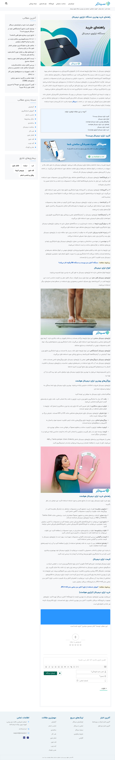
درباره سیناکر (79, 730)
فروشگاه (51, 4)
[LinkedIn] (24, 738)
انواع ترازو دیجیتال (103, 119)
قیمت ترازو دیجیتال (103, 127)
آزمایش (31, 107)
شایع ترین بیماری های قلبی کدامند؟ (22, 35)
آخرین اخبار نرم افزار (104, 726)
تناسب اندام (30, 115)
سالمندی (31, 123)
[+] (77, 667)
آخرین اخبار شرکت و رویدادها (101, 722)
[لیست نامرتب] (61, 667)
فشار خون (30, 135)
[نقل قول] (65, 667)
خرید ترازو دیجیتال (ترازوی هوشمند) (98, 130)
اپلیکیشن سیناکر (78, 722)
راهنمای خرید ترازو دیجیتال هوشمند (98, 124)
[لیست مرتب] (58, 667)
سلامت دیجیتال (28, 127)
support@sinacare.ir (20, 733)
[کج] (49, 667)
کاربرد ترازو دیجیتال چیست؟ (101, 116)
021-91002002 (23, 729)
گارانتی (81, 738)
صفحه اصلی (107, 9)
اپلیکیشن (71, 4)
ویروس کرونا (19, 170)
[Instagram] (28, 738)
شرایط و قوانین (78, 734)
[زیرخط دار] (52, 667)
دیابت (25, 166)
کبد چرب (31, 143)
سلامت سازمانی (61, 4)
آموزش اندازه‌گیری (93, 9)
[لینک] (71, 667)
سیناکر (74, 102)
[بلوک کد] (68, 667)
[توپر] (46, 667)
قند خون (31, 139)
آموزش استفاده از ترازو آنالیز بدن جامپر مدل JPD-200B (79, 587)
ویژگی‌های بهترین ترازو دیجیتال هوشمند (97, 122)
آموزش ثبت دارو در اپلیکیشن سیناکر (21, 25)
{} (74, 667)
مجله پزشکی (33, 4)
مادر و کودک (30, 147)
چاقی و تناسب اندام (27, 175)
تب (33, 166)
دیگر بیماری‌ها (29, 119)
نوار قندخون (42, 4)
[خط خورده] (55, 667)
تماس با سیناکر (78, 726)
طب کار (31, 131)
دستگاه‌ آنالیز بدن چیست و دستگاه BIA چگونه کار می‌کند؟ (78, 263)
